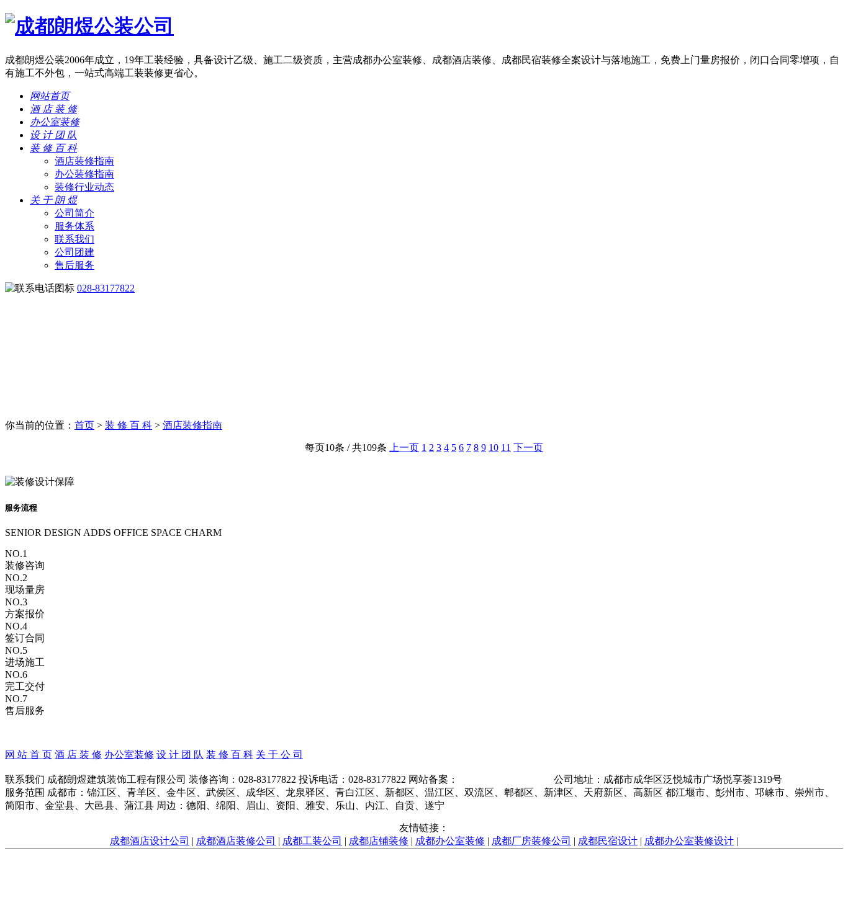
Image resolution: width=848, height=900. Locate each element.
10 (493, 447)
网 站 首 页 (28, 754)
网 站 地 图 (424, 767)
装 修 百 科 (53, 148)
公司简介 (74, 213)
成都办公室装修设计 (689, 840)
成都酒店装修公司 (236, 840)
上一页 (404, 447)
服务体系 (74, 226)
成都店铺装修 (378, 840)
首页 (84, 425)
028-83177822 (106, 288)
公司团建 (74, 252)
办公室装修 (54, 122)
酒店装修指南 (84, 161)
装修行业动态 (84, 187)
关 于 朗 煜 (53, 200)
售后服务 (74, 265)
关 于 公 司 (279, 754)
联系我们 (74, 239)
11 (506, 447)
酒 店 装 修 (53, 109)
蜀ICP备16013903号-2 (504, 779)
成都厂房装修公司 (531, 840)
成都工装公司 (312, 840)
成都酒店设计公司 (149, 840)
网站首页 (50, 96)
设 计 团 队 (53, 135)
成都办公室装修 (450, 840)
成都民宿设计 (608, 840)
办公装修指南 (84, 174)
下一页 (528, 447)
